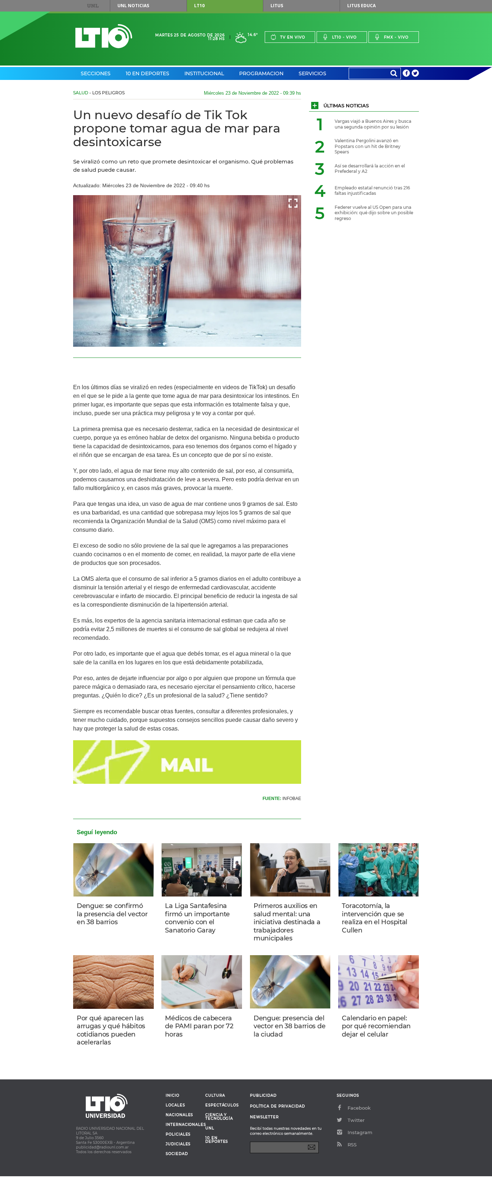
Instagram (360, 1132)
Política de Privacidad (277, 1106)
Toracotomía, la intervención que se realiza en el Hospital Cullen (374, 918)
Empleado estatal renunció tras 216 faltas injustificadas (372, 190)
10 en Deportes (147, 73)
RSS (352, 1144)
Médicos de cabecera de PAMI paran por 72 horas (199, 1026)
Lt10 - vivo (344, 37)
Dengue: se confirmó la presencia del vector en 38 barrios (112, 914)
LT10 (199, 6)
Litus (276, 6)
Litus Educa (361, 6)
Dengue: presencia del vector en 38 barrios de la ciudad (289, 1026)
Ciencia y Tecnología (219, 1116)
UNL (93, 6)
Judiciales (178, 1144)
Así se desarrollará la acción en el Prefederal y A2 (370, 168)
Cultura (215, 1095)
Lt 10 (103, 36)
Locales (175, 1105)
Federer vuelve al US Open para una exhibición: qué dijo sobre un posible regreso (374, 213)
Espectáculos (222, 1105)
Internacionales (183, 1125)
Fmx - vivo (396, 37)
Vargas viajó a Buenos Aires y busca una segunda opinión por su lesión (373, 124)
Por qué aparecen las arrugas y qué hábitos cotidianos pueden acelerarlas (111, 1030)
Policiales (178, 1134)
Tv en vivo (292, 37)
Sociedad (177, 1154)
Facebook (359, 1108)
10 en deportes (216, 1139)
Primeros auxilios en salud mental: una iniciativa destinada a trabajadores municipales (287, 922)
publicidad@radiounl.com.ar (102, 1147)
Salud (80, 92)
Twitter (356, 1120)
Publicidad (263, 1095)
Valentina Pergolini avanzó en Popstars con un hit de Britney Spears (368, 146)
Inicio (172, 1095)
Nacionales (179, 1115)
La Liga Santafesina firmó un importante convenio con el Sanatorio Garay (197, 918)
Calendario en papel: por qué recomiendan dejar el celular (376, 1026)
